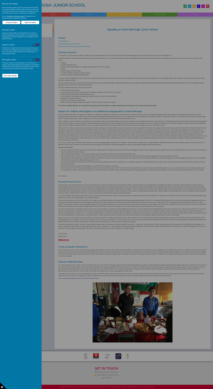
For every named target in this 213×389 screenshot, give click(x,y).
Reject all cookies (30, 22)
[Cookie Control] (3, 385)
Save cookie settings (10, 75)
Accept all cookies (11, 22)
